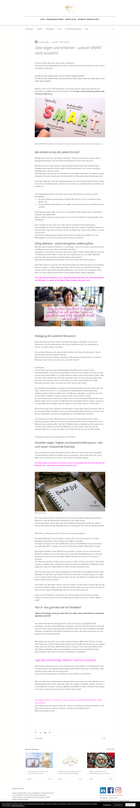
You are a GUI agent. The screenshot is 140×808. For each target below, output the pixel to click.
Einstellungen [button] (107, 805)
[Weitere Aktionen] (104, 42)
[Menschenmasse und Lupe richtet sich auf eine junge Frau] (101, 760)
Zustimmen (130, 805)
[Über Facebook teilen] (36, 732)
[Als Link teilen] (50, 732)
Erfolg (59, 29)
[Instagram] (118, 790)
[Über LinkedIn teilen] (45, 732)
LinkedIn (39, 29)
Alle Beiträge (29, 29)
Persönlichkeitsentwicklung (73, 29)
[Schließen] (138, 804)
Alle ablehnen (118, 805)
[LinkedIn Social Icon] (103, 790)
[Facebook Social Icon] (111, 790)
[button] (112, 29)
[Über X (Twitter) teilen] (40, 732)
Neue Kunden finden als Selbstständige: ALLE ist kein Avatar (99, 772)
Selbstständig (50, 29)
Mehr (86, 29)
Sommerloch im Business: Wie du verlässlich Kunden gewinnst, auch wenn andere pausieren (38, 772)
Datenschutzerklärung (17, 806)
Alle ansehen (111, 749)
